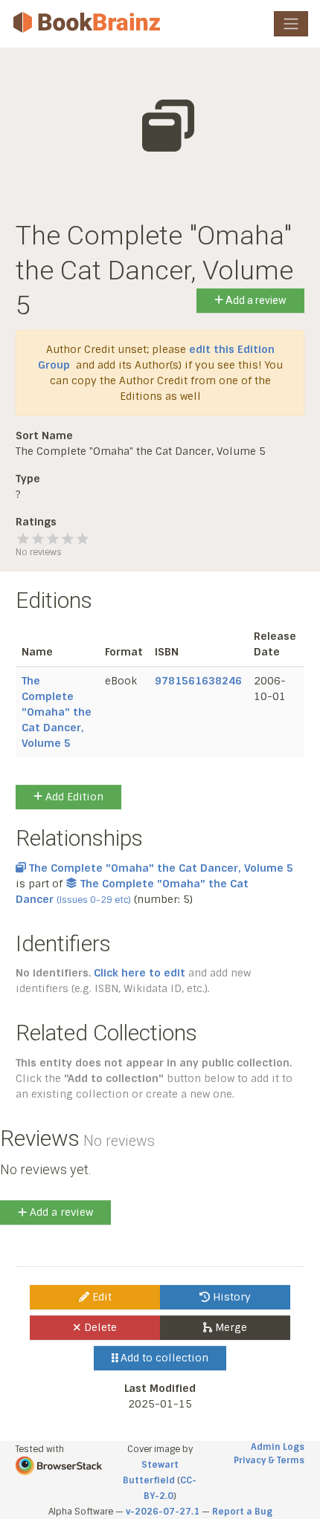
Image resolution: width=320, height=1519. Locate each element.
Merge (229, 1327)
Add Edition (72, 796)
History (230, 1296)
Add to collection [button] (163, 1357)
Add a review (255, 300)
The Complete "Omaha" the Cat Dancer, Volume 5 (57, 712)
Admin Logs (277, 1447)
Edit (100, 1296)
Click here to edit (139, 972)
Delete (99, 1327)
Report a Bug (242, 1512)
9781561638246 (198, 680)
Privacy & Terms (269, 1460)
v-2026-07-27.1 (162, 1512)
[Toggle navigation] (291, 23)
